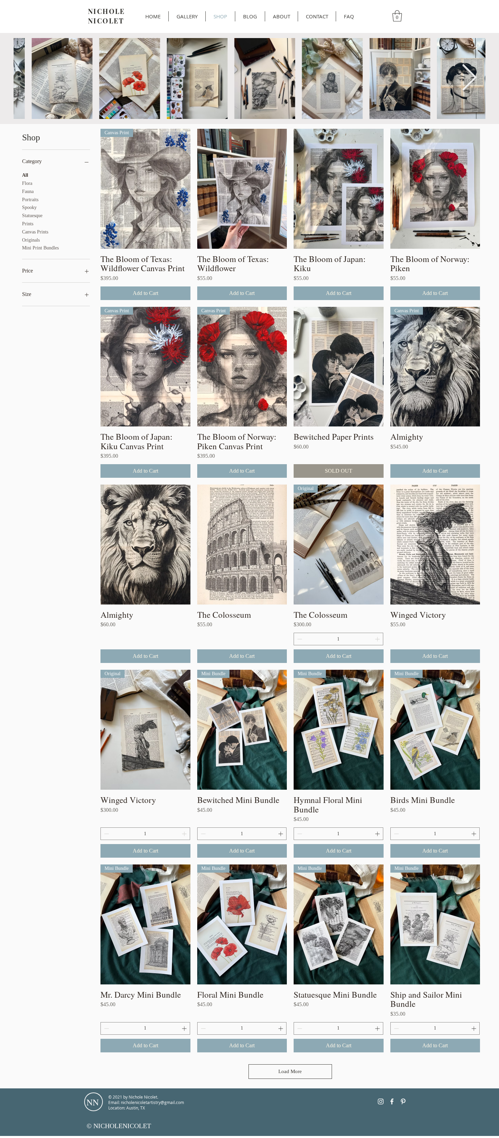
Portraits (30, 199)
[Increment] (378, 639)
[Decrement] (299, 639)
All (25, 175)
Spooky (29, 207)
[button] (397, 15)
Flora (27, 183)
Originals (31, 240)
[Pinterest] (403, 1101)
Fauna (28, 191)
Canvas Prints (35, 231)
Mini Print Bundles (40, 247)
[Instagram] (381, 1101)
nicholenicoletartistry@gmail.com (152, 1102)
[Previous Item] (29, 78)
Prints (27, 223)
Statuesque (32, 215)
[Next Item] (469, 78)
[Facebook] (392, 1101)
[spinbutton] (338, 639)
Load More (290, 1071)
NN (93, 1102)
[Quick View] (242, 189)
